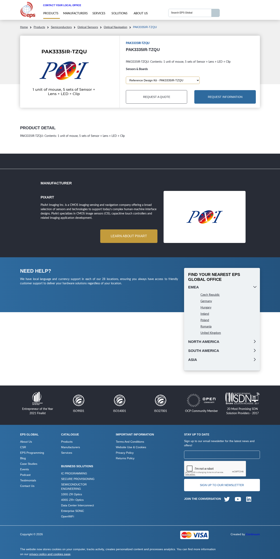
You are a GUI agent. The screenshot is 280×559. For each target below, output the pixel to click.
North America (203, 342)
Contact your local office (62, 5)
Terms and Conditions (130, 441)
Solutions (119, 13)
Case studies (28, 463)
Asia (192, 360)
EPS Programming (32, 452)
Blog (23, 458)
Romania (206, 326)
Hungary (205, 307)
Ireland (204, 314)
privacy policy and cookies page (50, 554)
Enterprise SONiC (72, 511)
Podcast (25, 474)
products (50, 13)
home (24, 27)
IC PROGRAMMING (74, 473)
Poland (204, 320)
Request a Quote (156, 97)
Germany (206, 301)
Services (98, 13)
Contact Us (27, 486)
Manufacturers (75, 13)
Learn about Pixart (129, 236)
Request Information (225, 97)
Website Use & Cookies (131, 447)
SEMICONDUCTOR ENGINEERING (74, 486)
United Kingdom (210, 333)
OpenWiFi (67, 516)
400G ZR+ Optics (72, 499)
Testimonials (28, 480)
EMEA (193, 287)
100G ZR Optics (71, 494)
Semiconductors (61, 27)
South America (203, 351)
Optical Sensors (87, 27)
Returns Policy (125, 458)
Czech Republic (210, 295)
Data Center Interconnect (77, 505)
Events (24, 469)
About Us (141, 13)
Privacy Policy (125, 452)
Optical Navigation (115, 27)
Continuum (253, 534)
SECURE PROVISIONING (77, 479)
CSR (23, 447)
